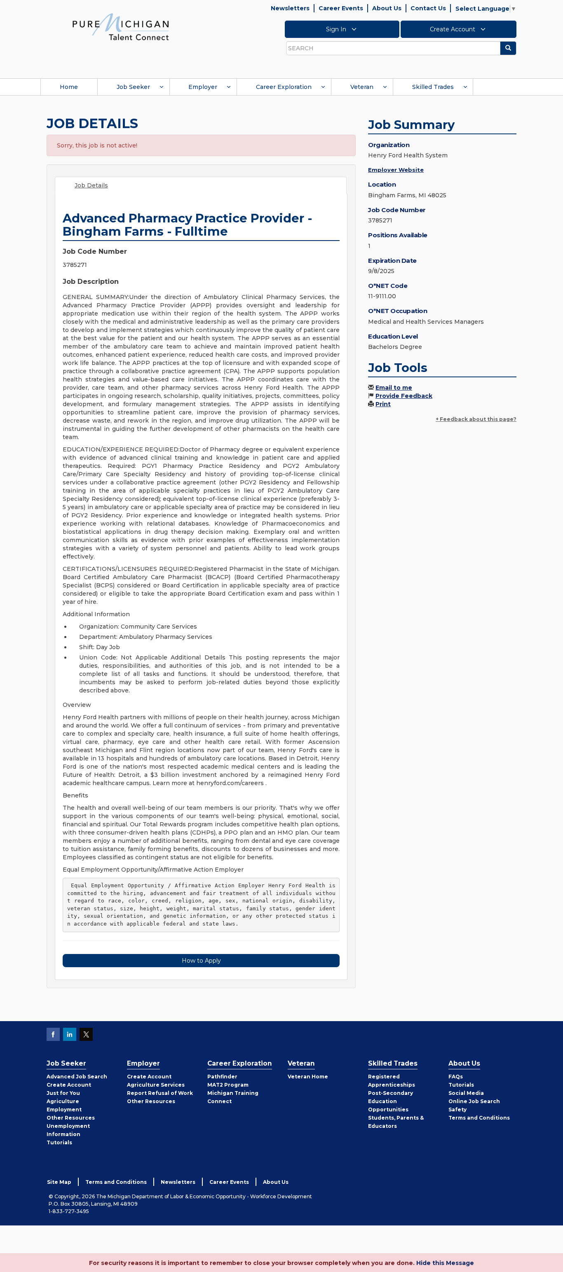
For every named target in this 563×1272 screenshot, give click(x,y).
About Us (386, 8)
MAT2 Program (228, 1085)
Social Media (466, 1093)
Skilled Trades (433, 87)
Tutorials (59, 1142)
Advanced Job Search (77, 1076)
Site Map (59, 1182)
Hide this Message (445, 1263)
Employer (202, 87)
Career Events (341, 8)
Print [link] (383, 404)
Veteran (361, 87)
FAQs (455, 1076)
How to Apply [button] (201, 960)
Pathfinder (222, 1076)
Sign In (337, 29)
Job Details (91, 185)
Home (69, 87)
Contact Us (428, 8)
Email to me (393, 387)
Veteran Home (308, 1076)
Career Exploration (284, 87)
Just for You (63, 1093)
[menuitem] (68, 87)
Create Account (453, 29)
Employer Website (396, 169)
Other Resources (71, 1118)
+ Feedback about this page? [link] (476, 419)
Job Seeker (133, 87)
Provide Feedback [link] (403, 396)
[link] (120, 26)
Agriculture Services (156, 1085)
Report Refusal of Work (160, 1093)
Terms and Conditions (479, 1118)
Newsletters (290, 8)
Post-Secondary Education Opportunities (390, 1101)
